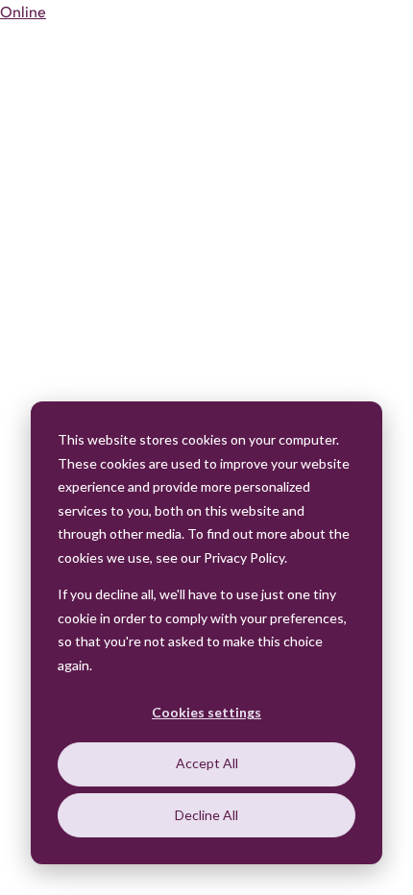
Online (23, 11)
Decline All (206, 815)
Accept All (207, 763)
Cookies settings (206, 712)
